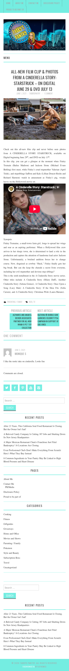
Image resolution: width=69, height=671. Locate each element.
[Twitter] (7, 388)
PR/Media (9, 487)
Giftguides (8, 523)
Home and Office (11, 533)
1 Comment (48, 93)
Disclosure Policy (51, 3)
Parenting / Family (14, 301)
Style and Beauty (11, 552)
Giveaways (8, 528)
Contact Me (33, 3)
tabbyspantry (34, 93)
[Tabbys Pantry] (35, 34)
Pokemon (8, 548)
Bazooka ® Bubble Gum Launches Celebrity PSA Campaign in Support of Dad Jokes (48, 319)
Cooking (7, 514)
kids (30, 301)
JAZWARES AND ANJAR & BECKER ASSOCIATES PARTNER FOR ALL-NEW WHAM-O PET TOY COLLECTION (22, 321)
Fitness (7, 519)
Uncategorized (10, 567)
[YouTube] (31, 388)
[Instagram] (39, 388)
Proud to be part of (15, 9)
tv (34, 301)
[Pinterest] (23, 388)
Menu (7, 58)
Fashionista (29, 666)
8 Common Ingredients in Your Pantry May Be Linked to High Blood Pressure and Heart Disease (32, 460)
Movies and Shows (12, 538)
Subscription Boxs (12, 557)
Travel (6, 562)
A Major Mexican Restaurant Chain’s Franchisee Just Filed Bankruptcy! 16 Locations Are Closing (30, 444)
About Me (19, 3)
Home (8, 3)
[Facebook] (15, 388)
